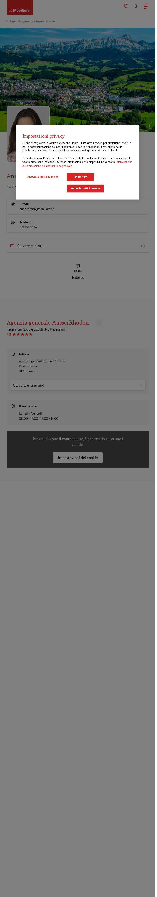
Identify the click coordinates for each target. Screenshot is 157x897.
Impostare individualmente (43, 176)
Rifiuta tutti (80, 176)
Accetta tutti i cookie (85, 188)
